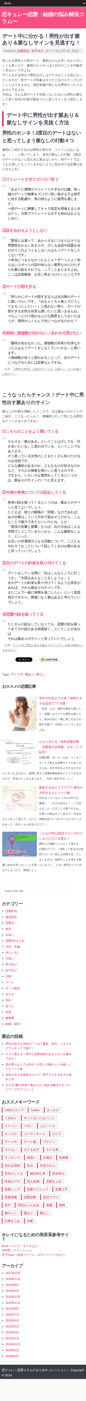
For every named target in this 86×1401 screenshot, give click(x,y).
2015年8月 (12, 1308)
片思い (10, 958)
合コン (10, 1006)
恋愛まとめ (54, 1181)
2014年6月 (12, 1350)
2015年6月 (12, 1320)
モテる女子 (31, 1149)
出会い (10, 934)
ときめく (11, 1118)
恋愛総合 (23, 51)
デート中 (17, 674)
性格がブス (12, 1181)
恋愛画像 (11, 1197)
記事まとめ (12, 1221)
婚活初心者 (37, 1173)
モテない (11, 1149)
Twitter (35, 1110)
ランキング (12, 1157)
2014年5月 (12, 1356)
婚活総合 (11, 917)
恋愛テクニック (38, 1189)
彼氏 (8, 928)
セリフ (57, 1134)
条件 (8, 1205)
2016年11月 (13, 1279)
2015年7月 (12, 1314)
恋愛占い (11, 923)
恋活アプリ (50, 1197)
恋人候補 (33, 1181)
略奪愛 (10, 1018)
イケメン (11, 1126)
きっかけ (53, 1110)
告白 (30, 1165)
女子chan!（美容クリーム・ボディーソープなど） (34, 1254)
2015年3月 (12, 1332)
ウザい (28, 1126)
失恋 (8, 1012)
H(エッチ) (12, 952)
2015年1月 (12, 1338)
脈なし (41, 674)
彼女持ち (58, 1173)
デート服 (30, 1142)
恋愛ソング (12, 1189)
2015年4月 (12, 1326)
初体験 (63, 1157)
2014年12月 (13, 1344)
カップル (11, 1134)
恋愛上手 (61, 1189)
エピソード (47, 1126)
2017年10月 (13, 1273)
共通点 (47, 1157)
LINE (9, 976)
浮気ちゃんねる (28, 1205)
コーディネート (34, 1134)
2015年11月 (13, 1302)
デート (50, 51)
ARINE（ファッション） (18, 1250)
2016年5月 (12, 1291)
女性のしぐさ (14, 1173)
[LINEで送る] (49, 659)
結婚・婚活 (13, 1024)
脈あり (29, 674)
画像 (49, 1205)
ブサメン (49, 1142)
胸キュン (11, 1213)
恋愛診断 (30, 1197)
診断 (30, 1221)
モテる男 (52, 1149)
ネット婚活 (13, 988)
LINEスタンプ (14, 1110)
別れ (8, 1000)
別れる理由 (12, 1165)
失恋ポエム (47, 1165)
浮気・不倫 (13, 946)
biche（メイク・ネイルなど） (21, 1246)
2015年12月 (13, 1296)
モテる (10, 994)
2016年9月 (12, 1285)
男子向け (11, 964)
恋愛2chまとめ (15, 940)
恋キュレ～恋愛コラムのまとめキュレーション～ (36, 1370)
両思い (31, 1157)
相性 (62, 1205)
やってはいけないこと (39, 1118)
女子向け (37, 51)
